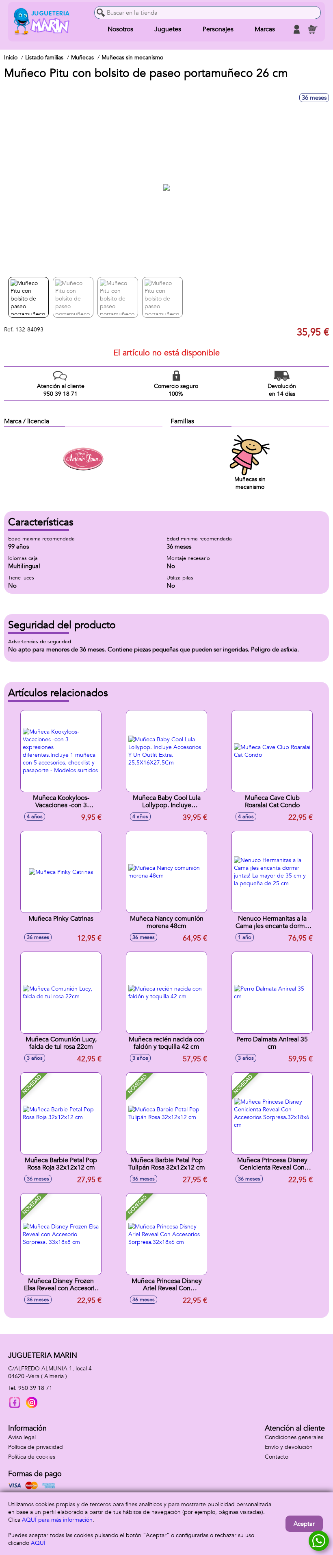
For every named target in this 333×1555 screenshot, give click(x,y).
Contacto (276, 1457)
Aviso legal (22, 1437)
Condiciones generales (294, 1437)
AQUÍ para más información (57, 1520)
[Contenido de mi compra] (313, 29)
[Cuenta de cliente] (296, 29)
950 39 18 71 (35, 1388)
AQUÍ (38, 1543)
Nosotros (120, 29)
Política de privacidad (35, 1447)
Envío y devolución (289, 1447)
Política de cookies (31, 1457)
